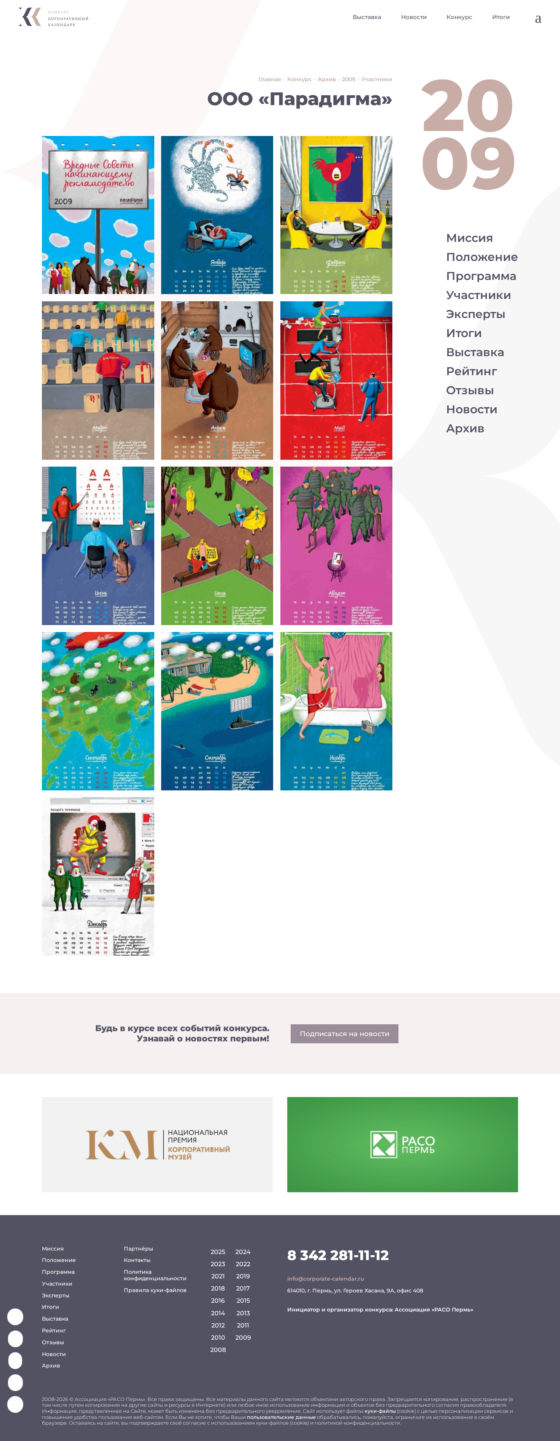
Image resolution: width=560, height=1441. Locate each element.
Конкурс (459, 17)
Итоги (501, 17)
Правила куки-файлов (155, 1290)
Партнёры (138, 1248)
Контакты (137, 1260)
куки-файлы (380, 1411)
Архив (465, 428)
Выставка (367, 17)
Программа (481, 276)
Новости (414, 17)
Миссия (469, 238)
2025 (218, 1251)
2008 (218, 1349)
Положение (482, 257)
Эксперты (476, 314)
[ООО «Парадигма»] (98, 215)
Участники (478, 295)
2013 (243, 1313)
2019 (243, 1276)
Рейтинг (471, 371)
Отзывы (470, 390)
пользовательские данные (281, 1417)
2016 (218, 1300)
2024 (243, 1251)
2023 (218, 1264)
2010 (218, 1337)
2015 (243, 1300)
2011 (243, 1325)
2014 (218, 1313)
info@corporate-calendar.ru (325, 1278)
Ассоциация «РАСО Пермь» (434, 1309)
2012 (218, 1325)
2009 (243, 1337)
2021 (218, 1276)
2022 (243, 1264)
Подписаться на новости (344, 1034)
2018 (218, 1288)
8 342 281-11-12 (338, 1255)
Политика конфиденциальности (155, 1275)
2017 (243, 1288)
